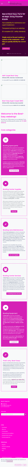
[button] (25, 414)
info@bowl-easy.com (6, 405)
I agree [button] (24, 464)
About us (4, 429)
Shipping (4, 448)
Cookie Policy (9, 461)
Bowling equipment (6, 437)
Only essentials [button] (18, 464)
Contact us (4, 403)
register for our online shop (17, 379)
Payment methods (6, 446)
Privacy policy (5, 431)
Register (4, 444)
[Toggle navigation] (2, 3)
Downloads (4, 427)
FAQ (3, 450)
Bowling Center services (7, 435)
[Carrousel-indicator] (10, 53)
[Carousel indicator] (8, 53)
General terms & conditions (8, 433)
